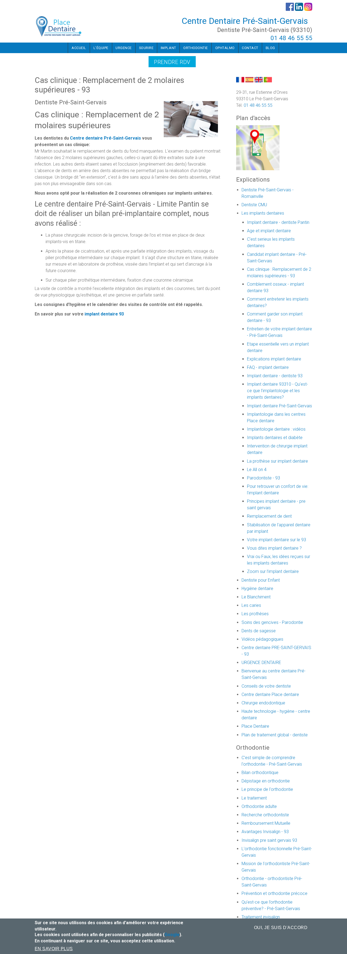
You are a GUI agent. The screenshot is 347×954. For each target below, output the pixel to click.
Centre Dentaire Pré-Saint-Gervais (245, 21)
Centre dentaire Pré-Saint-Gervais (105, 138)
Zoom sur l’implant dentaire (273, 571)
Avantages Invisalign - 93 (265, 831)
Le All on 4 (256, 469)
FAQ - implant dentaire (268, 367)
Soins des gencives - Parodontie (272, 622)
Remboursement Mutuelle (266, 823)
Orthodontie (195, 48)
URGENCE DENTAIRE (261, 662)
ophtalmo (225, 48)
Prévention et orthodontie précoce (274, 893)
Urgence (123, 48)
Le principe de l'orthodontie (267, 789)
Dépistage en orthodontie (266, 781)
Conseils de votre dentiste (266, 686)
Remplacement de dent (269, 516)
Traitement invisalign (261, 917)
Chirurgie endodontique (263, 702)
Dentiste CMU (254, 204)
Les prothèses (255, 613)
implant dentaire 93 (104, 314)
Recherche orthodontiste (265, 814)
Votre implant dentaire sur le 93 (276, 539)
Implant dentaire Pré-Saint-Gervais (279, 405)
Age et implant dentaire (269, 230)
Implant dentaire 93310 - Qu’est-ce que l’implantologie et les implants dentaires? (277, 391)
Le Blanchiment (256, 597)
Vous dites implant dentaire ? (274, 548)
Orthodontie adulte (259, 806)
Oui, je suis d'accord (280, 927)
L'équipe (101, 48)
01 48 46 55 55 (291, 37)
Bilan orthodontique (260, 772)
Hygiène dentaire (257, 588)
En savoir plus (54, 949)
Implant (168, 48)
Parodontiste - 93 (263, 478)
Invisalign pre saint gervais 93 (269, 840)
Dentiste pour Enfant (261, 580)
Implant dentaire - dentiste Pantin (278, 222)
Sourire (146, 48)
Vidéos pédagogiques (262, 639)
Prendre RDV (172, 62)
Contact (250, 48)
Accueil (79, 48)
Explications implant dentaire (274, 359)
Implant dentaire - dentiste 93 (275, 375)
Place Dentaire (255, 726)
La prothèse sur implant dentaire (277, 461)
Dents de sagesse (259, 630)
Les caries (251, 605)
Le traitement (254, 798)
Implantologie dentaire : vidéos (276, 429)
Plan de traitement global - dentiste (275, 734)
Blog (270, 48)
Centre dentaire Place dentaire (270, 694)
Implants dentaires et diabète (275, 437)
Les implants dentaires (263, 213)
